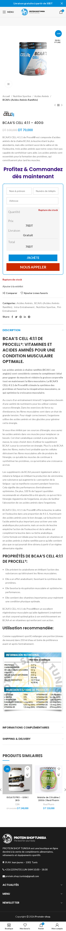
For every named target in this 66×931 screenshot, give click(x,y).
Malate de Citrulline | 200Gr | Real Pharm (48, 799)
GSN (17, 804)
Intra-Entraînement (24, 307)
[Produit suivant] (61, 105)
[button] (59, 775)
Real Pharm (48, 804)
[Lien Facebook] (12, 317)
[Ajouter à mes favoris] (27, 769)
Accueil (6, 96)
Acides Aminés (41, 96)
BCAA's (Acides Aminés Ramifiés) (20, 99)
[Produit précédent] (55, 105)
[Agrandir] (8, 84)
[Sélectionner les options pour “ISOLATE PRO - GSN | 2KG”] (27, 775)
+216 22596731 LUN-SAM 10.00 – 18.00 (26, 869)
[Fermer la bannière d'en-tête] (62, 3)
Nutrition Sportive (22, 96)
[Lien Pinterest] (20, 317)
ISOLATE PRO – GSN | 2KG (17, 799)
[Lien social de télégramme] (29, 317)
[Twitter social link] (16, 317)
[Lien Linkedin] (25, 317)
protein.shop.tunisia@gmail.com (22, 876)
